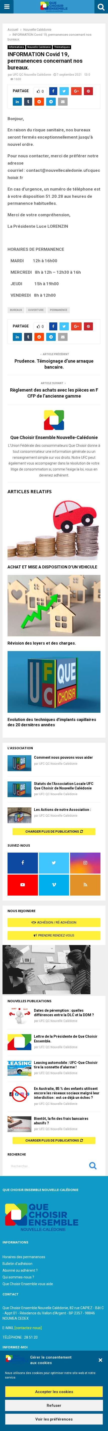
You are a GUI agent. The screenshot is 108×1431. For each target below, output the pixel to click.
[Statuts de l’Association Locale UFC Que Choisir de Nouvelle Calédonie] (19, 789)
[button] (100, 1360)
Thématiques (62, 47)
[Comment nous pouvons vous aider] (19, 763)
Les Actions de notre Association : (62, 810)
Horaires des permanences (24, 1257)
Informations (16, 47)
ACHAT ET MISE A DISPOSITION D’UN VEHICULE (52, 567)
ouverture (36, 310)
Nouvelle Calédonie (39, 47)
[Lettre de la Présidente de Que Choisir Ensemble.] (19, 1042)
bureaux (16, 310)
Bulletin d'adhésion (17, 1264)
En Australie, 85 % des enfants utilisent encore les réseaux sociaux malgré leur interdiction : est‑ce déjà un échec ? (66, 1093)
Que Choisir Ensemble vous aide (28, 1284)
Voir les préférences (54, 1419)
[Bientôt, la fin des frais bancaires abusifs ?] (19, 1124)
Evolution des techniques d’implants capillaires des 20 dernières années (52, 722)
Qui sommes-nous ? (18, 1277)
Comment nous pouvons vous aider (63, 757)
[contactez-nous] (28, 1328)
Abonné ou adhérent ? (20, 1270)
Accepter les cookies (54, 1392)
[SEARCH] (92, 1167)
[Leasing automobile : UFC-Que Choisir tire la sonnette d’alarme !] (19, 1068)
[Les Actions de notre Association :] (19, 815)
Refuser (54, 1405)
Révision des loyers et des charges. (42, 643)
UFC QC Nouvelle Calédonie (32, 74)
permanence (58, 310)
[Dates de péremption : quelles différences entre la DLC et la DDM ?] (19, 1016)
